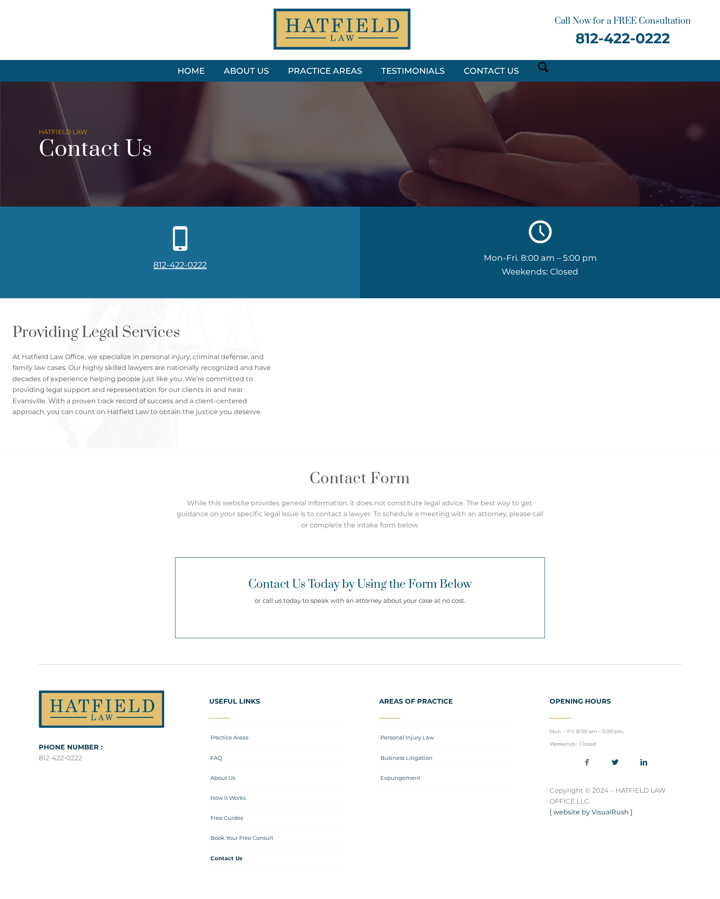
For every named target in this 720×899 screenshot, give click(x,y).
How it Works (228, 797)
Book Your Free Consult (241, 837)
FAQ (216, 757)
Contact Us (226, 858)
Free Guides (226, 817)
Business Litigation (406, 757)
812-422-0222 (622, 38)
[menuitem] (195, 70)
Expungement (400, 777)
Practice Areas (229, 737)
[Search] (540, 70)
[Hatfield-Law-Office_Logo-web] (342, 29)
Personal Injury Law (407, 737)
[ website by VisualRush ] (591, 812)
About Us (222, 777)
